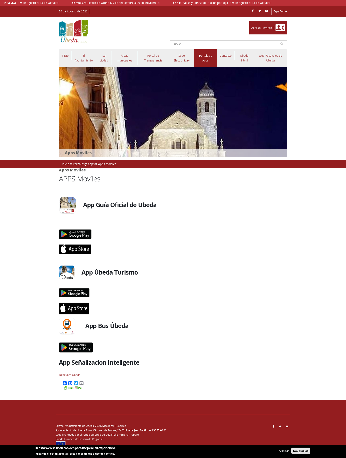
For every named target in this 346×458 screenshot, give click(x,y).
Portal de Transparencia (153, 58)
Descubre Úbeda (69, 375)
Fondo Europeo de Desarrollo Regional (79, 439)
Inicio (65, 55)
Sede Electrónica (181, 58)
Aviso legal (107, 426)
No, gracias (301, 450)
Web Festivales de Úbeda (270, 58)
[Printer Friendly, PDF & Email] (73, 387)
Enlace (253, 23)
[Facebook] (253, 11)
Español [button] (278, 11)
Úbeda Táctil (244, 58)
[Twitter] (260, 11)
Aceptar (284, 451)
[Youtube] (267, 11)
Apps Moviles (107, 164)
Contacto (226, 55)
